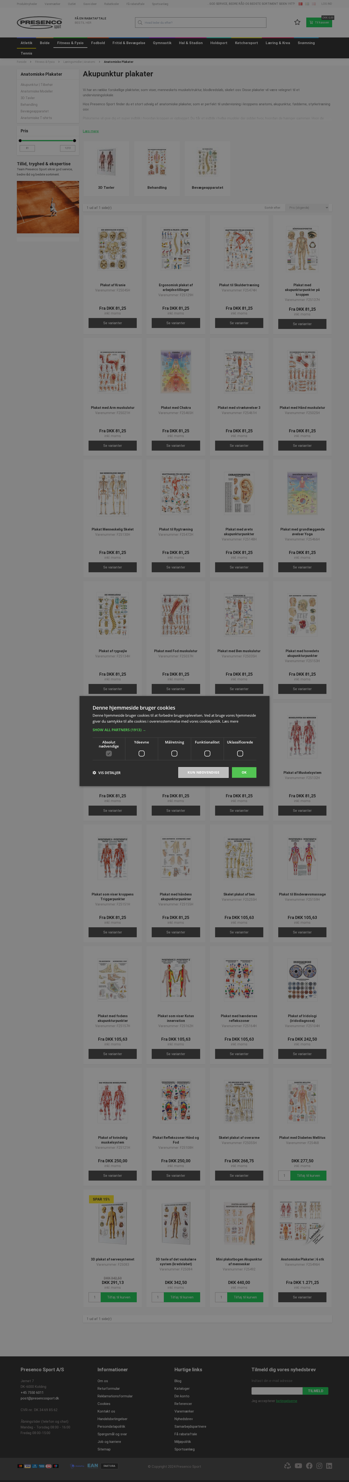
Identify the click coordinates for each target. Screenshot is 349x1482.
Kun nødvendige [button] (203, 772)
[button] (174, 730)
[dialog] (174, 741)
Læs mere (230, 721)
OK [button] (244, 772)
